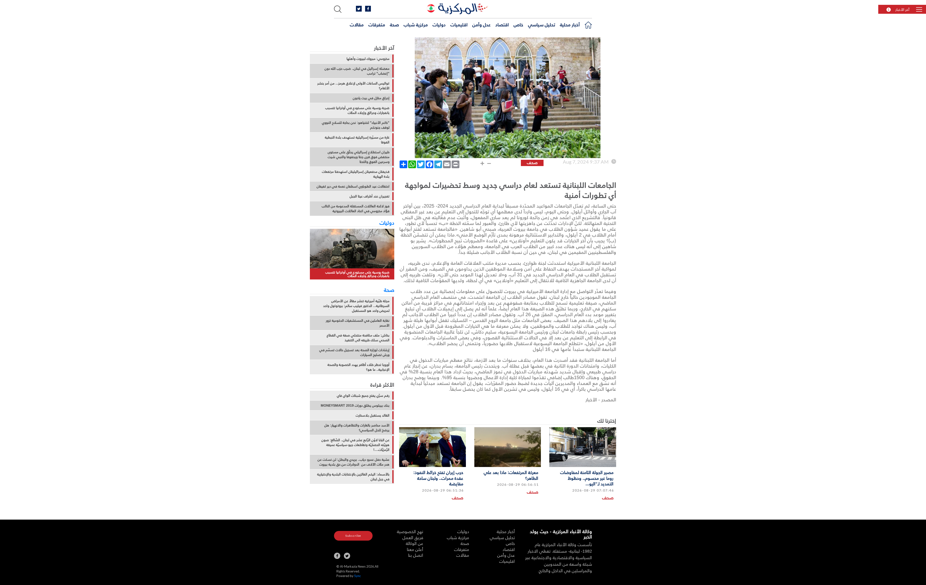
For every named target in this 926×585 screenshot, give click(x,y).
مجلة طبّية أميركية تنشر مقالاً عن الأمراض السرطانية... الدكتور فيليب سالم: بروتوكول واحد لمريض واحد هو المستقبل (356, 306)
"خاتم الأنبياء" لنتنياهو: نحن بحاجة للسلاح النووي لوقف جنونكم (355, 125)
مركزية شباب (416, 24)
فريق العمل (412, 537)
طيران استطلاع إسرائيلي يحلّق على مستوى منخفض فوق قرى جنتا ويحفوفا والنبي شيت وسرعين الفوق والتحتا (358, 157)
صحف (607, 497)
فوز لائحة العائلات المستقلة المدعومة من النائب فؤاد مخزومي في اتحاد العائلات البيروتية (355, 208)
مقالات (357, 24)
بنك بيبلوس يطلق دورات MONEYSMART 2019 (355, 405)
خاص (518, 24)
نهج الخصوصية (410, 531)
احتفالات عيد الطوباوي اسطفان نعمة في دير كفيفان (353, 186)
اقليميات (459, 24)
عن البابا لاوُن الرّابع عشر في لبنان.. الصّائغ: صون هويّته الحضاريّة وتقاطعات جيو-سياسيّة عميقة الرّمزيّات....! (355, 445)
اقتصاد (502, 24)
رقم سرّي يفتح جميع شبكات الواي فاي (363, 395)
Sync (357, 576)
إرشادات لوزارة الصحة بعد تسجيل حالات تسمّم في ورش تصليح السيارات (354, 352)
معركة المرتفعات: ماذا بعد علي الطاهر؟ (511, 475)
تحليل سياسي (541, 24)
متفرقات (376, 24)
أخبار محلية (570, 24)
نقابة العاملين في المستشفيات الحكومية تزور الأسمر (357, 323)
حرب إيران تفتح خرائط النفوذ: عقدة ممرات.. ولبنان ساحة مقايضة (438, 478)
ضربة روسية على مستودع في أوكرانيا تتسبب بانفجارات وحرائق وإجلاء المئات (357, 110)
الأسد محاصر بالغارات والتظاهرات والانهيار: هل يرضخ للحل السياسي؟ (356, 427)
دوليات (439, 24)
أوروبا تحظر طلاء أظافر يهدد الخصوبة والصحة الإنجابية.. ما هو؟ (358, 367)
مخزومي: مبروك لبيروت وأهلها (368, 58)
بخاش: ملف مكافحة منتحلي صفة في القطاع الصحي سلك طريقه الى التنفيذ (358, 337)
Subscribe (353, 535)
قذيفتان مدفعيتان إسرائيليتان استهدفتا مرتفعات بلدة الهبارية (355, 174)
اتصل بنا (415, 555)
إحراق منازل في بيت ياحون (371, 98)
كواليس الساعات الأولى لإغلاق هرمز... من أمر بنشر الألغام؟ (353, 86)
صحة (394, 24)
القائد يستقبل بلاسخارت (372, 415)
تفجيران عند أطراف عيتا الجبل (369, 196)
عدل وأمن (481, 24)
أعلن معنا (415, 549)
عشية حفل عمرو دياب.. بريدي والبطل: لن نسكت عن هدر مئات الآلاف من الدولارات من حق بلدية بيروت (353, 462)
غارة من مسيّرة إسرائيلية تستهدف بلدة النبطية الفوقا (357, 140)
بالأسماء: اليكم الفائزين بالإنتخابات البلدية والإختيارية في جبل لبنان (353, 476)
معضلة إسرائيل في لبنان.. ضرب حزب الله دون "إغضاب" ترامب (357, 71)
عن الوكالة (414, 543)
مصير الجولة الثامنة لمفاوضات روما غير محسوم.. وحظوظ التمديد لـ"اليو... (586, 478)
